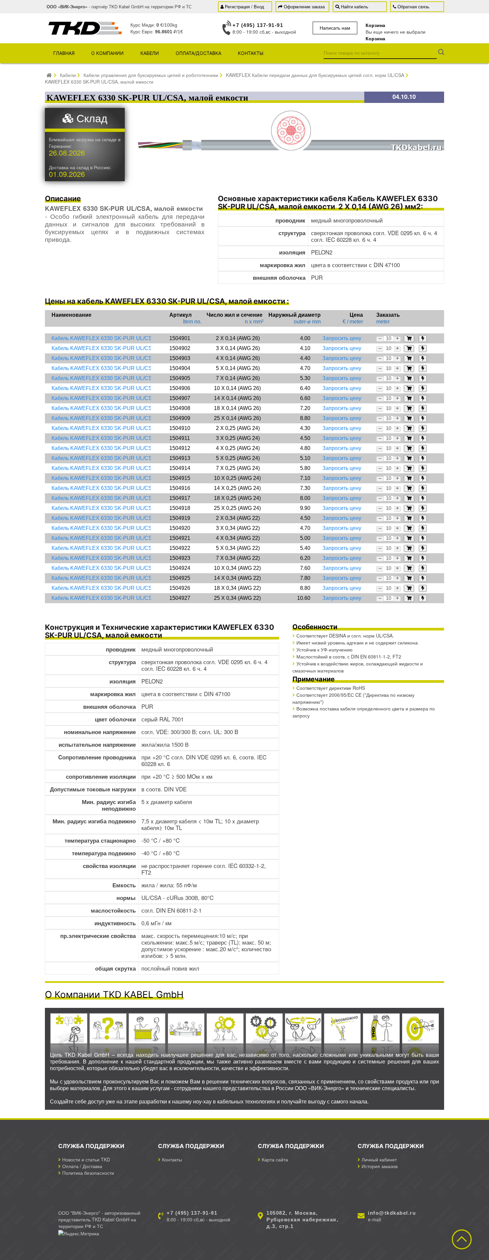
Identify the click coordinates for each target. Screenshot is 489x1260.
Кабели (149, 53)
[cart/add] (409, 338)
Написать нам (335, 28)
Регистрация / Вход (244, 6)
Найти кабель (354, 6)
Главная (64, 53)
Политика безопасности (88, 1172)
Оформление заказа (304, 6)
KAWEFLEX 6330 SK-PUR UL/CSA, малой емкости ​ (100, 81)
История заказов (380, 1166)
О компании (107, 53)
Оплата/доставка (198, 53)
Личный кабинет (379, 1159)
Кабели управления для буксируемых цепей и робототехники (150, 75)
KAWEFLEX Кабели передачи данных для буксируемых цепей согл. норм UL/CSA (315, 75)
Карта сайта (275, 1159)
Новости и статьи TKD (86, 1159)
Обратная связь (413, 6)
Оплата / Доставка (82, 1166)
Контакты (250, 53)
